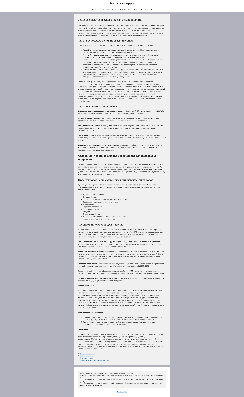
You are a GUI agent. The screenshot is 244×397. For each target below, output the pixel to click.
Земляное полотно (86, 356)
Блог (135, 9)
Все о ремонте (125, 9)
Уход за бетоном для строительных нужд (94, 360)
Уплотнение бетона (86, 358)
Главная (95, 9)
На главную (122, 392)
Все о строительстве (109, 9)
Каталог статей (146, 9)
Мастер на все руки (122, 3)
